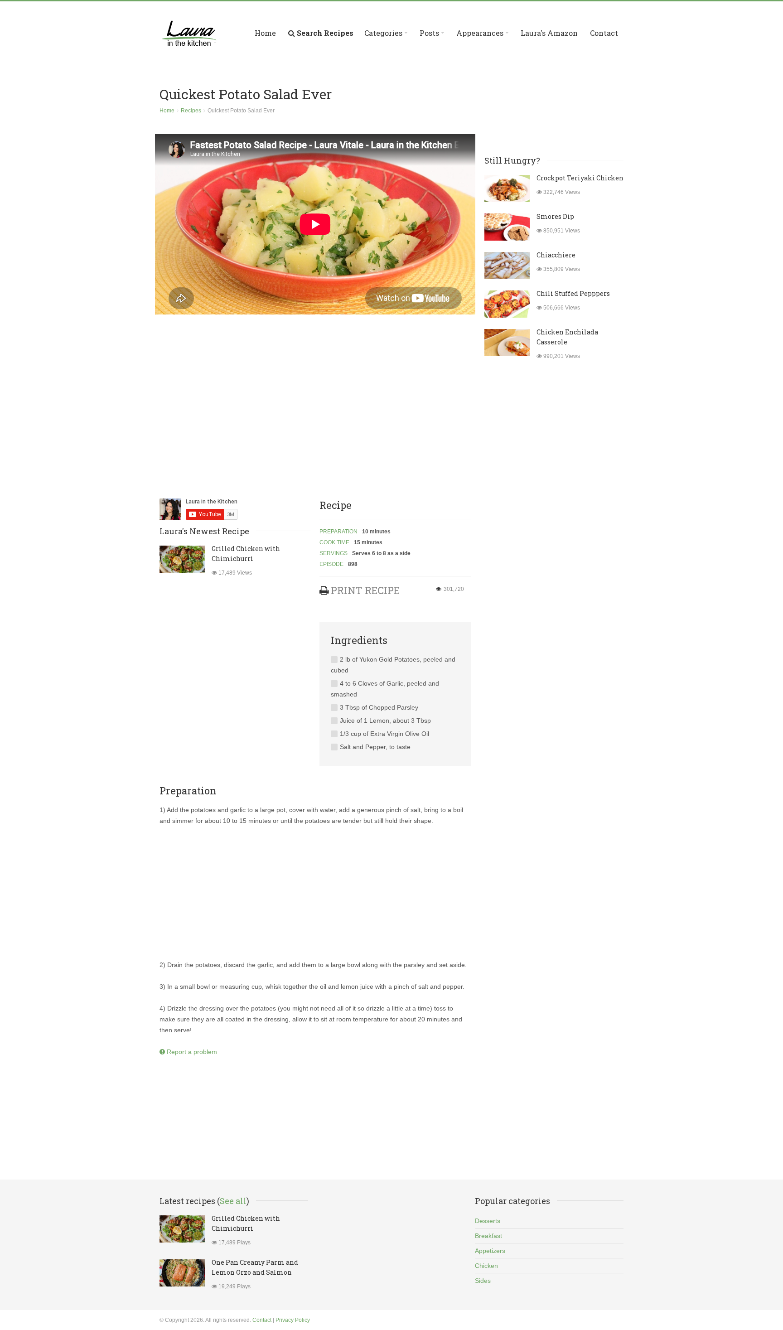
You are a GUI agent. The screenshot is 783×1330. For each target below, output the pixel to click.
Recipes (191, 110)
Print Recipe (365, 590)
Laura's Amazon (549, 33)
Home (265, 33)
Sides (483, 1280)
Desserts (487, 1220)
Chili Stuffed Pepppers (573, 293)
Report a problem (191, 1051)
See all (233, 1200)
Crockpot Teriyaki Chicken (580, 178)
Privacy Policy (293, 1320)
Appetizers (490, 1250)
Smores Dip (555, 216)
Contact (604, 33)
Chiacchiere (555, 255)
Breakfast (488, 1235)
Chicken (486, 1265)
